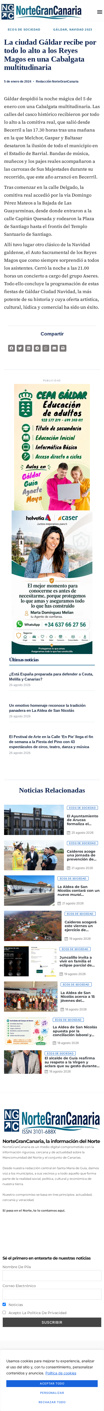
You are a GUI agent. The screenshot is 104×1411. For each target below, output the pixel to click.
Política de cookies (60, 1373)
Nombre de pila (17, 1267)
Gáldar (60, 29)
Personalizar (52, 1393)
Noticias (15, 1304)
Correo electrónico (19, 1286)
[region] (52, 1380)
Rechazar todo (52, 1402)
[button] (100, 12)
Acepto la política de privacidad (37, 1313)
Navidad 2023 (80, 29)
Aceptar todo (52, 1383)
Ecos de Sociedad (24, 29)
